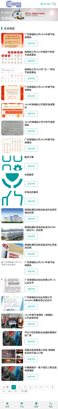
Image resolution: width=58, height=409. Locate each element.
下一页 (24, 391)
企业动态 (21, 12)
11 (16, 391)
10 (9, 391)
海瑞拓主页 (9, 12)
